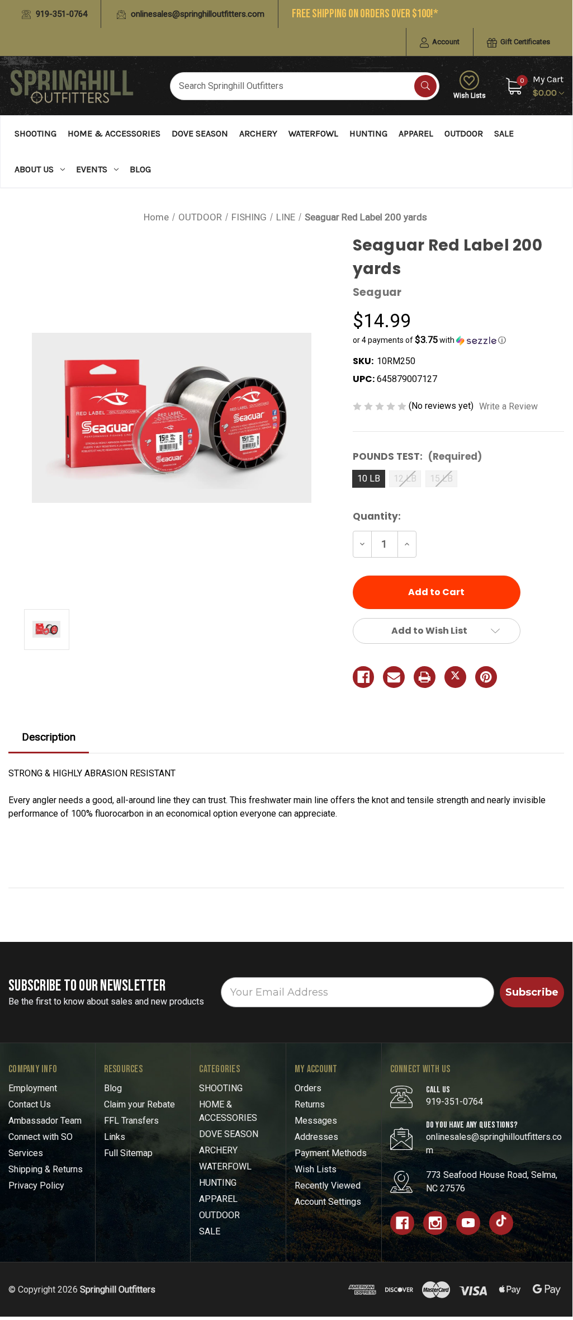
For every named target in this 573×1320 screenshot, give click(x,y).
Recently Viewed (328, 1185)
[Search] (425, 86)
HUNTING (368, 133)
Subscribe (531, 992)
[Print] (424, 677)
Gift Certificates (524, 41)
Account (445, 41)
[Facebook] (364, 677)
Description (48, 736)
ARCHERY (258, 133)
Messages (316, 1120)
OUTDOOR (463, 133)
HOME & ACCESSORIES (114, 133)
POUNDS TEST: (417, 456)
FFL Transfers (131, 1120)
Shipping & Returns (45, 1169)
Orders (308, 1088)
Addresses (316, 1137)
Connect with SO (40, 1137)
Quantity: (377, 516)
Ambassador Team (45, 1120)
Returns (310, 1104)
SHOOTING (35, 133)
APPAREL (416, 133)
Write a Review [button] (508, 406)
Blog (140, 169)
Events (91, 169)
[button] (458, 340)
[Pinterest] (486, 677)
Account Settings (328, 1201)
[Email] (394, 677)
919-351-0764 (60, 14)
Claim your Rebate (139, 1104)
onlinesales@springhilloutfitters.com (196, 14)
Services (25, 1153)
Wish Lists (469, 96)
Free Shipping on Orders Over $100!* (365, 14)
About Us (34, 169)
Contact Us (29, 1104)
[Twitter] (455, 677)
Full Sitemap (128, 1153)
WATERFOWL (313, 133)
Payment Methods (331, 1153)
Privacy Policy (36, 1185)
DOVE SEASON (200, 133)
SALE (504, 133)
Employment (32, 1088)
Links (114, 1137)
